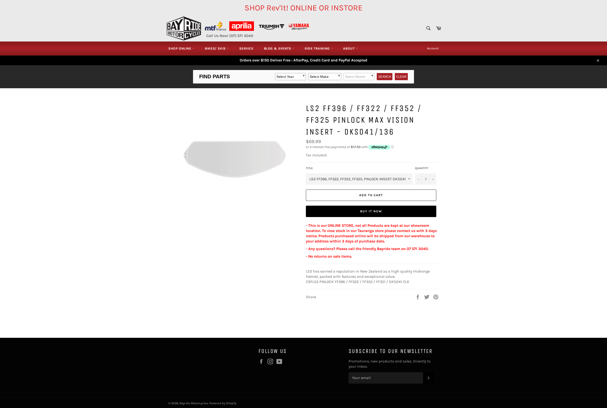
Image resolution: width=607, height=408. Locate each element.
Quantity (421, 168)
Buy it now (371, 211)
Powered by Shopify (222, 403)
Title (309, 168)
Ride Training (318, 48)
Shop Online (180, 48)
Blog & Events (278, 48)
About (349, 48)
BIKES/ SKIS (216, 48)
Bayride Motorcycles (193, 403)
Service (246, 48)
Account (433, 48)
